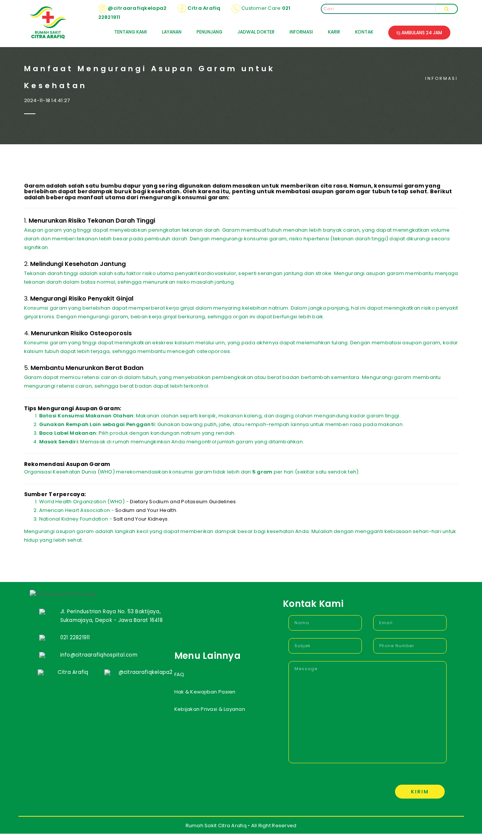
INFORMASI (301, 32)
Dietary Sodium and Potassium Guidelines (183, 501)
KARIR (334, 32)
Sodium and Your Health (145, 510)
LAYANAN (172, 32)
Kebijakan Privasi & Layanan (209, 709)
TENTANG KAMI (130, 32)
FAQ (179, 674)
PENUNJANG (210, 32)
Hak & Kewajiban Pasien (205, 691)
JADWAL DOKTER (256, 32)
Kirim (420, 791)
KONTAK (364, 32)
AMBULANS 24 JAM (421, 32)
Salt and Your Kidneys (140, 518)
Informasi (441, 78)
